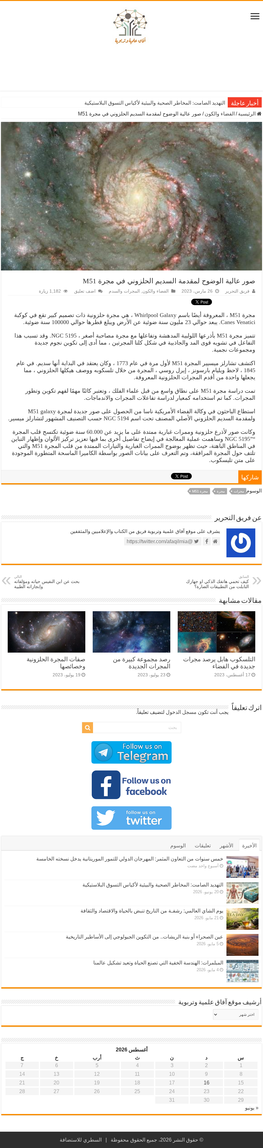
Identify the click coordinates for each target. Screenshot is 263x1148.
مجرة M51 (200, 491)
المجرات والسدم (124, 291)
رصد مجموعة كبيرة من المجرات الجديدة (141, 663)
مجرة (221, 491)
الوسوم (178, 845)
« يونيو (252, 1107)
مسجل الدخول (181, 712)
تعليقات (203, 845)
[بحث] (87, 727)
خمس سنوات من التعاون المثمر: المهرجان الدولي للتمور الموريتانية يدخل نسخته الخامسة (129, 858)
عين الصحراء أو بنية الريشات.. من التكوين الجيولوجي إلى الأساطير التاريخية (144, 936)
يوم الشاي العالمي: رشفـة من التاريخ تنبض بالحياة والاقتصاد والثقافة (152, 910)
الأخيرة (249, 845)
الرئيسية (247, 113)
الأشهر (226, 845)
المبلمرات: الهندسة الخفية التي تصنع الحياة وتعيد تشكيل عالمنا (158, 962)
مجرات (239, 491)
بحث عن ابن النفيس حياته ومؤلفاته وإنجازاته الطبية (47, 582)
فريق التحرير (237, 291)
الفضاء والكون (220, 113)
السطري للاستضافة (81, 1140)
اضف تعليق (85, 291)
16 (206, 1082)
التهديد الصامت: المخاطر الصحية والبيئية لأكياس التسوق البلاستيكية (154, 103)
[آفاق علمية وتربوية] (131, 27)
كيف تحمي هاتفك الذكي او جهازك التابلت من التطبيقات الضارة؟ (217, 582)
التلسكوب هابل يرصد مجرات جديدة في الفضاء (219, 663)
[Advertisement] (131, 70)
